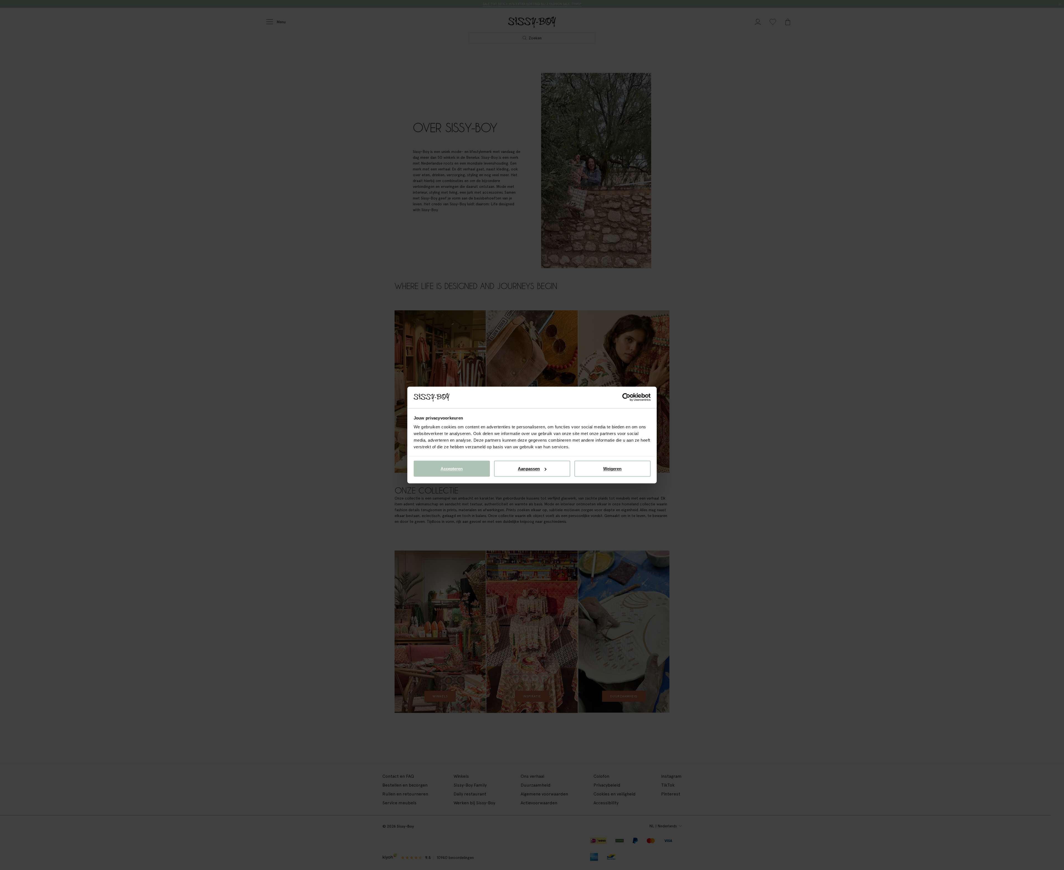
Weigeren (612, 468)
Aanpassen (529, 468)
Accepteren (452, 468)
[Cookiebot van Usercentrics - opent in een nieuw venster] (626, 397)
